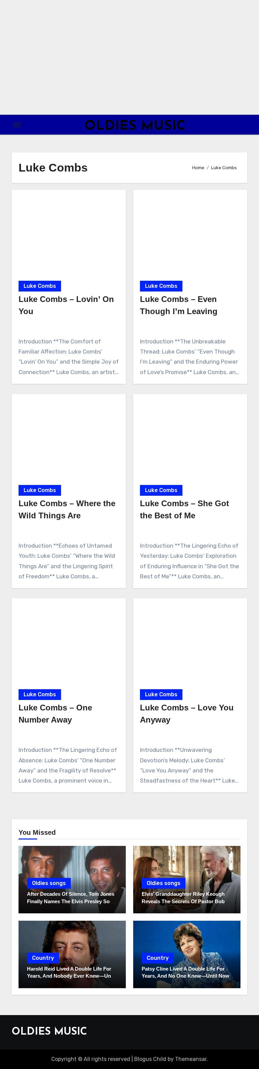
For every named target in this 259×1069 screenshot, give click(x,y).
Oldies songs (49, 883)
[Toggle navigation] (17, 125)
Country (43, 958)
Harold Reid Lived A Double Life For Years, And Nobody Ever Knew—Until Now (71, 976)
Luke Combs (40, 286)
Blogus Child (150, 1059)
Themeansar (190, 1059)
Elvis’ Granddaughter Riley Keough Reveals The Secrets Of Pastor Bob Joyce (183, 901)
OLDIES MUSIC (134, 126)
